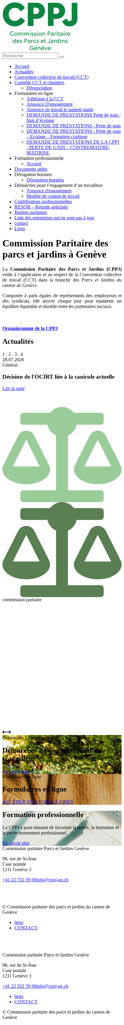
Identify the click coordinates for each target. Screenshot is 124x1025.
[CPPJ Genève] (40, 49)
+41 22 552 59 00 (19, 879)
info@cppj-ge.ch (52, 879)
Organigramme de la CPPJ (30, 328)
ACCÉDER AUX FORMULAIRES (37, 801)
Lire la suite (13, 388)
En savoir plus (15, 771)
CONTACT (26, 927)
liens (18, 922)
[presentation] (4, 732)
